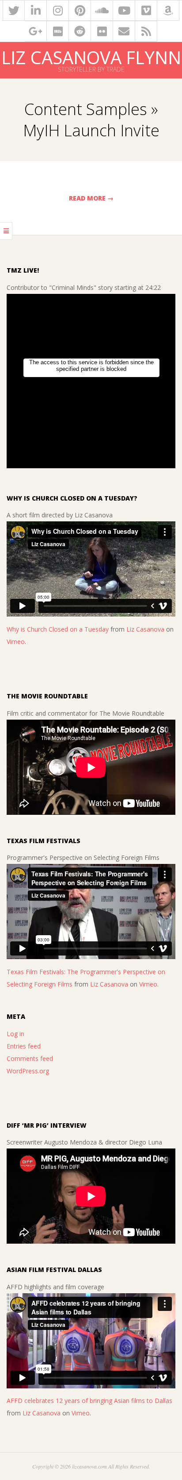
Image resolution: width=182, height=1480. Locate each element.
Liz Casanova (145, 629)
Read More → (91, 198)
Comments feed (30, 1058)
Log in (15, 1033)
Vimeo (16, 641)
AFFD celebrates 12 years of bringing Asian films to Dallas (89, 1400)
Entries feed (24, 1046)
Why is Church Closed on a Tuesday (58, 629)
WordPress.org (28, 1071)
